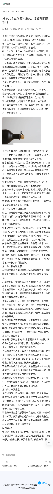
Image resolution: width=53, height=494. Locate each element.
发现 (17, 11)
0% (49, 442)
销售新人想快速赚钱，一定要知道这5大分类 (14, 466)
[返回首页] (8, 4)
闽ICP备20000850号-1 (20, 485)
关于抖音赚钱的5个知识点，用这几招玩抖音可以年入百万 (39, 466)
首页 (12, 11)
